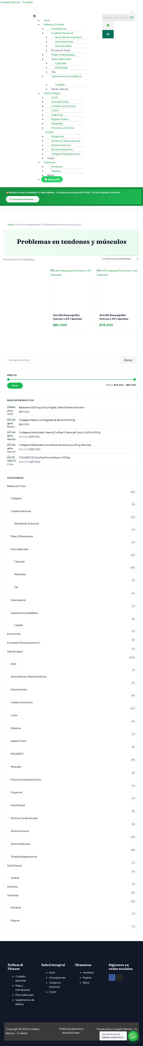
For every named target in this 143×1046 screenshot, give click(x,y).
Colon (14, 715)
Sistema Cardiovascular (24, 818)
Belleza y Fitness (16, 486)
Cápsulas (19, 561)
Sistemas (12, 886)
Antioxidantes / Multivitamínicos (29, 676)
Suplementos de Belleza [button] (66, 76)
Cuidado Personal (21, 511)
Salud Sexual (18, 805)
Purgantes (16, 792)
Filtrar (15, 385)
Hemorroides (63, 45)
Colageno (16, 498)
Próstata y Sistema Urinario (59, 130)
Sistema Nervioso (21, 843)
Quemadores (18, 600)
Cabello (60, 84)
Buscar (128, 360)
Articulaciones (19, 689)
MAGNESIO (17, 753)
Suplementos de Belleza (24, 612)
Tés (16, 587)
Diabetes (16, 728)
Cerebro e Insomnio (63, 106)
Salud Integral (15, 651)
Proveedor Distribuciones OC (23, 642)
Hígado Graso (19, 740)
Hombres (16, 907)
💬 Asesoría (52, 179)
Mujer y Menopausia (22, 536)
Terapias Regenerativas (65, 153)
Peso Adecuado (20, 549)
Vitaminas (12, 895)
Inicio (11, 224)
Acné (13, 663)
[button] (66, 16)
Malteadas (61, 67)
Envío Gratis (14, 633)
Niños (50, 175)
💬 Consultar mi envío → (22, 199)
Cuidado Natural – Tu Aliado (16, 2)
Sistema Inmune (20, 830)
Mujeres (56, 170)
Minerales (16, 766)
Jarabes (15, 877)
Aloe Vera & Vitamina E (26, 523)
